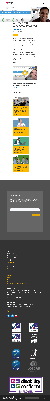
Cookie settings (11, 283)
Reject (35, 398)
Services (9, 275)
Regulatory (28, 283)
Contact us (10, 262)
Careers (9, 279)
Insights (9, 277)
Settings (43, 398)
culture (15, 35)
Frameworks (11, 273)
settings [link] (17, 399)
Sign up (9, 311)
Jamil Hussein (17, 29)
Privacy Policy (21, 283)
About (9, 271)
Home (9, 269)
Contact (9, 281)
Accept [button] (28, 398)
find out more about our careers (24, 88)
